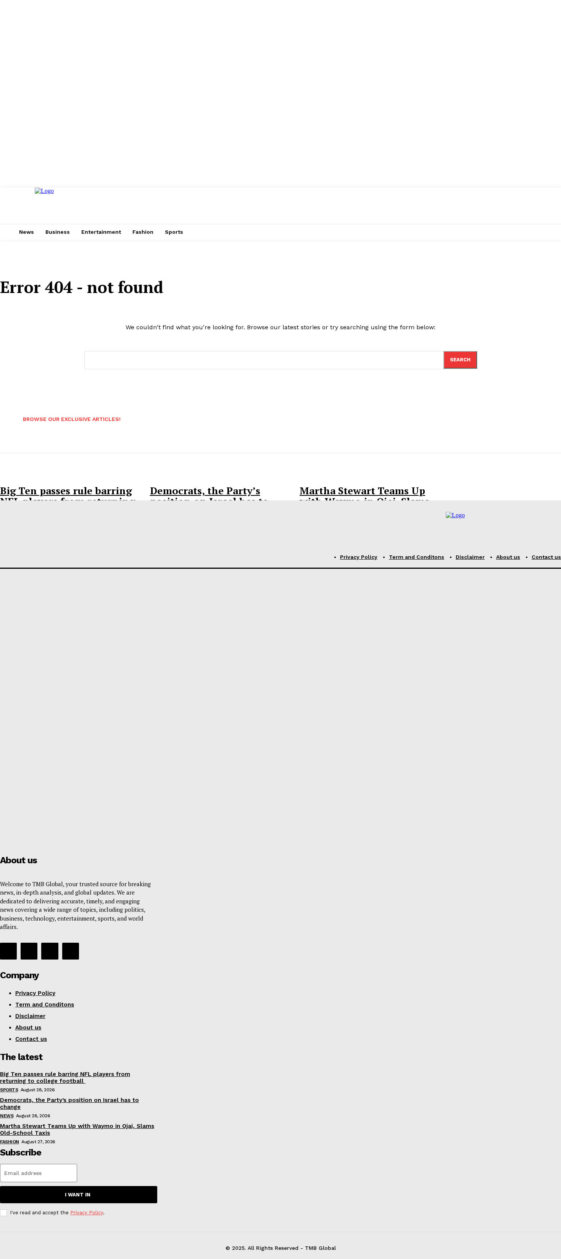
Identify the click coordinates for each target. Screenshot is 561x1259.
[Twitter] (49, 951)
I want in (77, 1195)
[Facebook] (8, 951)
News (6, 1115)
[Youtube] (70, 951)
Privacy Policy (86, 1212)
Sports (9, 1089)
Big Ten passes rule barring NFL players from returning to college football (65, 1077)
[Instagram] (29, 951)
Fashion (9, 1141)
